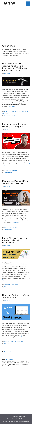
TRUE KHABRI (8, 3)
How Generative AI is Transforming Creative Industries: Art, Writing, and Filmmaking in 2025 (15, 67)
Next (12, 352)
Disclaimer (15, 416)
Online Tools (14, 111)
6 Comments (8, 344)
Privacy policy (22, 416)
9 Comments (8, 229)
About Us (8, 416)
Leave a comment (9, 116)
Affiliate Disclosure (20, 419)
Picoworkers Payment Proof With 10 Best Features (15, 182)
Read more (12, 106)
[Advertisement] (16, 24)
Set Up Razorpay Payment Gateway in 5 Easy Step (14, 125)
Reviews (14, 170)
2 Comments (8, 172)
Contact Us (10, 419)
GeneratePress (25, 421)
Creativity (7, 111)
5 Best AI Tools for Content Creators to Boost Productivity (14, 240)
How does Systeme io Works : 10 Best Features (16, 296)
